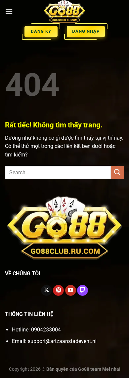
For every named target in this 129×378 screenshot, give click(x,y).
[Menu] (9, 11)
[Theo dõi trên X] (46, 290)
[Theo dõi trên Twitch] (82, 290)
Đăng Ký (41, 31)
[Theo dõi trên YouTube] (70, 290)
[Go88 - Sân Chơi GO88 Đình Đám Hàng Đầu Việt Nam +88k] (64, 11)
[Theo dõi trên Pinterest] (58, 290)
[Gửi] (117, 172)
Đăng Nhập (86, 31)
